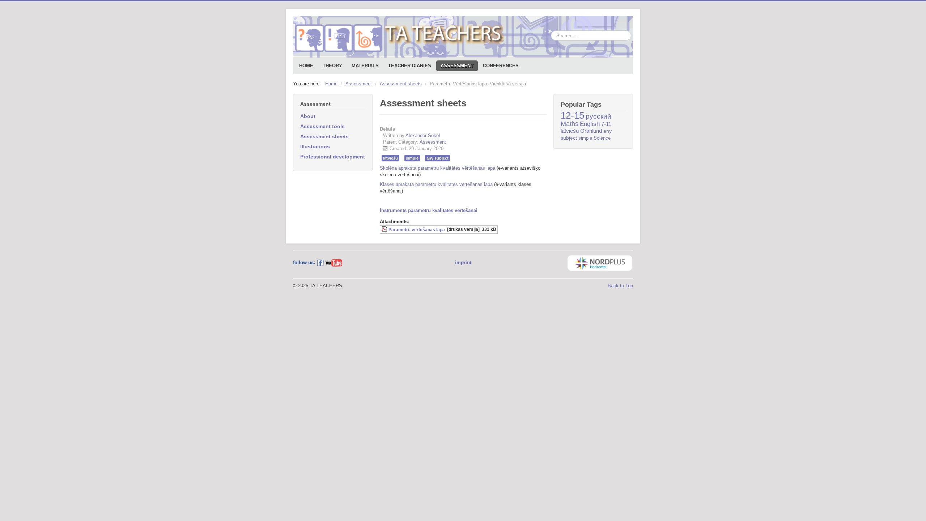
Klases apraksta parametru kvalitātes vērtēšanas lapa (436, 184)
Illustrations (315, 146)
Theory (332, 65)
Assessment (457, 65)
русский (598, 116)
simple (412, 158)
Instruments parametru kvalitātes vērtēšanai (428, 210)
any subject (437, 158)
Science (602, 138)
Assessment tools (322, 126)
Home (306, 65)
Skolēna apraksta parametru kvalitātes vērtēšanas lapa (437, 168)
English (590, 123)
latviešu (390, 158)
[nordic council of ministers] (600, 262)
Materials (365, 65)
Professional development (332, 157)
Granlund (591, 131)
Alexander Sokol (422, 135)
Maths (569, 123)
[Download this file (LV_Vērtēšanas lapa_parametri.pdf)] (384, 229)
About (307, 116)
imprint (463, 262)
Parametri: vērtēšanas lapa (416, 229)
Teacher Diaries (409, 65)
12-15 (572, 115)
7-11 (606, 124)
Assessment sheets (324, 136)
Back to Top (620, 285)
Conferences (501, 65)
